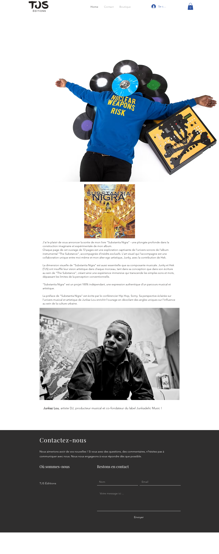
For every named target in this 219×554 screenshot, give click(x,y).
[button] (190, 6)
